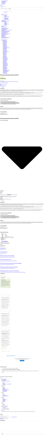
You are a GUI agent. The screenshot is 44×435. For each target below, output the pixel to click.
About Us (5, 15)
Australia (5, 41)
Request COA (3, 26)
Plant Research (3, 35)
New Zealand (5, 59)
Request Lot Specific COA (4, 84)
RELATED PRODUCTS (15, 81)
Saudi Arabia (5, 63)
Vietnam (5, 72)
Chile (4, 45)
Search (1, 8)
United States (5, 71)
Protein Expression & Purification (5, 37)
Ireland (5, 53)
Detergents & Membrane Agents (5, 31)
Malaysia (5, 57)
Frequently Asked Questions (6, 389)
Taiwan (5, 68)
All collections (6, 21)
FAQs (5, 17)
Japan (4, 55)
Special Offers (3, 20)
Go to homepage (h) (4, 1)
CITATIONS (10, 81)
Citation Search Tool (5, 399)
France (5, 49)
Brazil (4, 43)
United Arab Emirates (6, 70)
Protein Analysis (3, 36)
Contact (3, 404)
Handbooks (5, 22)
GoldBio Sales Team (6, 16)
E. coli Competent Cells (4, 32)
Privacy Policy (4, 391)
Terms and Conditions (6, 19)
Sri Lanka (5, 66)
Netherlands (5, 58)
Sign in (1, 418)
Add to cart (2, 199)
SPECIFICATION (2, 81)
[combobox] (5, 8)
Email (1, 415)
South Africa (5, 64)
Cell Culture (3, 30)
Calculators (5, 23)
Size (3, 194)
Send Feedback (22, 360)
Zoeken (9, 8)
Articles (3, 398)
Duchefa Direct (6, 18)
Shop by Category (5, 395)
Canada (5, 44)
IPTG (2, 14)
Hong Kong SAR (6, 51)
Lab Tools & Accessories (4, 34)
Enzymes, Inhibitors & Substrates (5, 33)
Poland (5, 62)
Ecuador (5, 48)
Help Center (5, 25)
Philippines (5, 61)
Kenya (4, 56)
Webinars (5, 24)
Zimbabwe (5, 73)
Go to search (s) (3, 2)
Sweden (5, 67)
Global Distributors (5, 390)
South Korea (5, 65)
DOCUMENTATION (6, 81)
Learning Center (3, 21)
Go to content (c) (3, 3)
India (4, 52)
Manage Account (4, 388)
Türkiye (5, 69)
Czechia (5, 46)
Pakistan (5, 60)
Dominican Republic (6, 47)
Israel (4, 54)
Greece (5, 50)
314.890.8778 (4, 379)
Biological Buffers (4, 29)
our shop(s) (6, 194)
